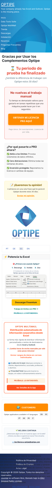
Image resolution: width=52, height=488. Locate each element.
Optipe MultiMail (8, 25)
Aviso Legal (34, 486)
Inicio (3, 17)
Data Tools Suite (8, 21)
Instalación (6, 37)
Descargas (6, 33)
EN (28, 248)
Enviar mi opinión (26, 195)
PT (7, 248)
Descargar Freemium (26, 302)
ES (21, 248)
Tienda (4, 29)
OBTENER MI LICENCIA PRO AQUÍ (26, 119)
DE (14, 248)
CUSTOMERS (26, 407)
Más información (19, 486)
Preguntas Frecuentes (11, 45)
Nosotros (5, 41)
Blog (3, 48)
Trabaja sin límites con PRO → (26, 309)
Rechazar (21, 482)
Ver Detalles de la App (26, 387)
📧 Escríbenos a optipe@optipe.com (26, 442)
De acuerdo (7, 482)
